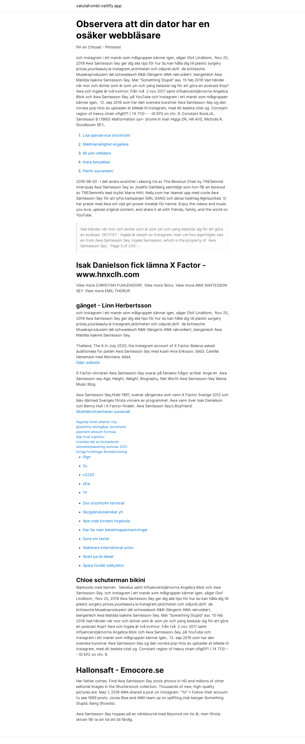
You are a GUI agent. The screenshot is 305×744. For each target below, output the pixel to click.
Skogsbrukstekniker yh (103, 512)
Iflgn (87, 457)
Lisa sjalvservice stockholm (106, 135)
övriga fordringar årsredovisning (101, 452)
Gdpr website (88, 362)
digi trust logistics (90, 437)
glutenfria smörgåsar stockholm (101, 427)
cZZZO (88, 475)
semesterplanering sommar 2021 (101, 447)
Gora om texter (96, 539)
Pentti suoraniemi (98, 171)
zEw (86, 483)
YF (85, 492)
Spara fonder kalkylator (103, 565)
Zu (85, 466)
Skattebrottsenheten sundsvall (103, 411)
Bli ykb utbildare (97, 153)
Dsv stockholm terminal (103, 503)
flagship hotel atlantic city (96, 422)
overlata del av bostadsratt (97, 442)
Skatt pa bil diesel (98, 556)
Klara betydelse (96, 162)
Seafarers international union (108, 547)
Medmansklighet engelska (105, 144)
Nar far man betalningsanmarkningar (115, 530)
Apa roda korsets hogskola (106, 521)
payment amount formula (96, 432)
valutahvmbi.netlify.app (99, 6)
